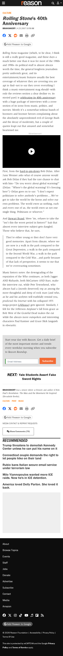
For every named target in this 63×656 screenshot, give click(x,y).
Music (21, 401)
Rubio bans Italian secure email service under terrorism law (30, 466)
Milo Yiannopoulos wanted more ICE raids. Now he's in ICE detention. (28, 476)
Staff (5, 562)
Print (14, 401)
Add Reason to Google (18, 44)
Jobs (5, 569)
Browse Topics (10, 550)
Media (6, 600)
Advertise (8, 581)
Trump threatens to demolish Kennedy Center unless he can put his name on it (30, 446)
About (6, 544)
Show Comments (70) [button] (19, 431)
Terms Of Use (8, 636)
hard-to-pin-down (30, 171)
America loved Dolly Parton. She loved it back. (30, 485)
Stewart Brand (16, 218)
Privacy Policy (48, 632)
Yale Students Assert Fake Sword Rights (31, 377)
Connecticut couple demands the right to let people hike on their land (30, 456)
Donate (6, 575)
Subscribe (47, 361)
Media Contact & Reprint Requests (20, 423)
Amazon (7, 606)
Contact (7, 593)
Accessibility (35, 632)
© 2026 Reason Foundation (15, 632)
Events (6, 556)
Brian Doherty (9, 28)
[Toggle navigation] (3, 3)
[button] (59, 3)
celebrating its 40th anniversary (38, 97)
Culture (7, 12)
